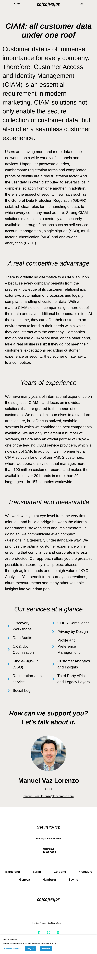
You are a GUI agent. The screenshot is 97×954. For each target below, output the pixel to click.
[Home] (48, 4)
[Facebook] (39, 932)
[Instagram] (48, 932)
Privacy (43, 923)
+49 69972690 (48, 852)
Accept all (46, 949)
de (81, 3)
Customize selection (12, 949)
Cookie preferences (56, 923)
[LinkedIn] (58, 932)
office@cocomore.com (48, 838)
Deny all (30, 949)
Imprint (35, 923)
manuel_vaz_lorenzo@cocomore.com (48, 796)
